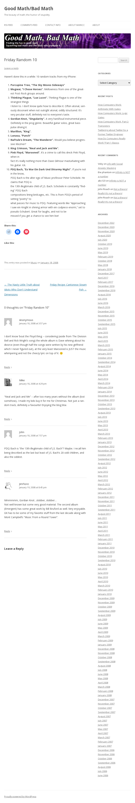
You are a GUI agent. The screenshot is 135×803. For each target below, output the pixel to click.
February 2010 (105, 589)
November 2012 (106, 450)
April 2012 (103, 480)
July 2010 (102, 568)
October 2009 (105, 606)
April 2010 (103, 581)
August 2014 (104, 366)
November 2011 (106, 501)
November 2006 (106, 754)
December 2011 (106, 497)
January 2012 (105, 492)
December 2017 (106, 273)
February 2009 (105, 640)
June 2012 (103, 471)
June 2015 (103, 332)
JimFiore (24, 484)
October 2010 (105, 556)
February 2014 (105, 387)
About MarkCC (76, 25)
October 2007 (105, 708)
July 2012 (102, 467)
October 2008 (105, 657)
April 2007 (103, 733)
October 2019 (105, 244)
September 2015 (106, 324)
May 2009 (103, 627)
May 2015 (103, 336)
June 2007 (103, 724)
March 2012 (104, 484)
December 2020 (106, 227)
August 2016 (104, 294)
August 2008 (104, 665)
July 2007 (102, 720)
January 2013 (105, 442)
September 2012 (106, 459)
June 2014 (103, 370)
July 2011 (102, 518)
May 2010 (103, 577)
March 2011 (104, 535)
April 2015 (103, 341)
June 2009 (103, 623)
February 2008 (105, 691)
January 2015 (105, 353)
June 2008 (103, 674)
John (21, 432)
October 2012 (105, 454)
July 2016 (102, 298)
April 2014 (103, 378)
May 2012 (103, 476)
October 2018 (105, 260)
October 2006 (105, 758)
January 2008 (105, 695)
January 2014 (105, 391)
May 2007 (103, 729)
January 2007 (105, 745)
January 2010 (105, 594)
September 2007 (106, 712)
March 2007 (104, 737)
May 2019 (103, 252)
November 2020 (106, 231)
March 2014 (104, 383)
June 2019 (103, 248)
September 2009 (106, 610)
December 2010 (106, 547)
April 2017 (103, 277)
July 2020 (102, 239)
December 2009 (106, 598)
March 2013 (104, 433)
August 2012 (104, 463)
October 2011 (105, 505)
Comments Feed (29, 25)
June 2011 (103, 522)
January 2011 (105, 543)
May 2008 (103, 678)
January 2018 (105, 269)
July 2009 (102, 619)
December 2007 (106, 699)
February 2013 (105, 438)
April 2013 (103, 429)
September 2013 (106, 408)
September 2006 (106, 762)
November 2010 (106, 551)
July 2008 (102, 670)
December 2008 (106, 648)
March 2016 (104, 307)
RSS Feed (8, 25)
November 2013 (106, 400)
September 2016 (106, 290)
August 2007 (104, 716)
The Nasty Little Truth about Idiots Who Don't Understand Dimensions (22, 289)
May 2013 (103, 425)
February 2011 (105, 539)
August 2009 (104, 615)
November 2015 (106, 315)
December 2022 (106, 222)
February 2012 (105, 488)
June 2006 (103, 775)
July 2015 (102, 328)
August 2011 (104, 513)
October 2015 (105, 319)
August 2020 (104, 235)
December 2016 (106, 286)
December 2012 (106, 446)
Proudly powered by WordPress (20, 796)
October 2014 (105, 357)
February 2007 (105, 741)
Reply (7, 367)
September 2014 (106, 362)
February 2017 (105, 281)
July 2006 (102, 771)
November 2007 (106, 703)
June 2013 (103, 421)
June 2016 (103, 303)
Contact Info (53, 25)
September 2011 (106, 509)
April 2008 (103, 682)
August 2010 (104, 564)
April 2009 (103, 632)
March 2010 (104, 585)
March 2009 (104, 636)
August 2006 (104, 767)
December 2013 (106, 395)
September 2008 (106, 661)
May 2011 (103, 526)
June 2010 (103, 573)
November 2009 (106, 602)
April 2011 (103, 530)
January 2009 (105, 644)
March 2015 (104, 345)
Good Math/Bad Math (28, 8)
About (96, 25)
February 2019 (105, 256)
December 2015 (106, 311)
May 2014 (103, 374)
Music (34, 262)
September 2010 (106, 560)
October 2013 (105, 404)
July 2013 (102, 416)
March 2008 (104, 686)
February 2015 (105, 349)
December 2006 (106, 750)
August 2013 (104, 412)
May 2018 (103, 265)
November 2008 (106, 653)
